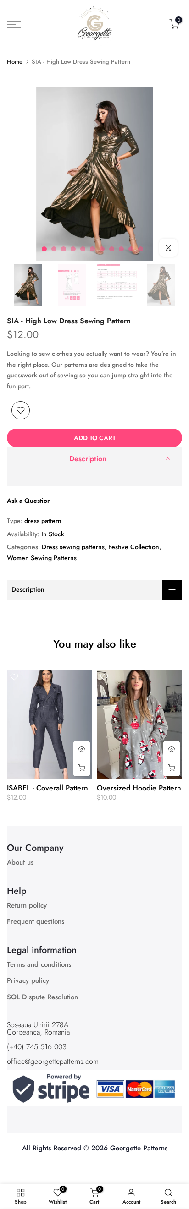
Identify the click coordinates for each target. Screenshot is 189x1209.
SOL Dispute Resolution (42, 997)
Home (14, 62)
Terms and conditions (39, 964)
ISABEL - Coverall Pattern (47, 788)
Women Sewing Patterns (42, 557)
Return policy (27, 905)
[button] (94, 458)
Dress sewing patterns (73, 546)
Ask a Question (29, 500)
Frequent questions (35, 921)
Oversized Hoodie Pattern (139, 788)
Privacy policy (28, 981)
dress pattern (42, 520)
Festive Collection (133, 546)
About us (20, 862)
